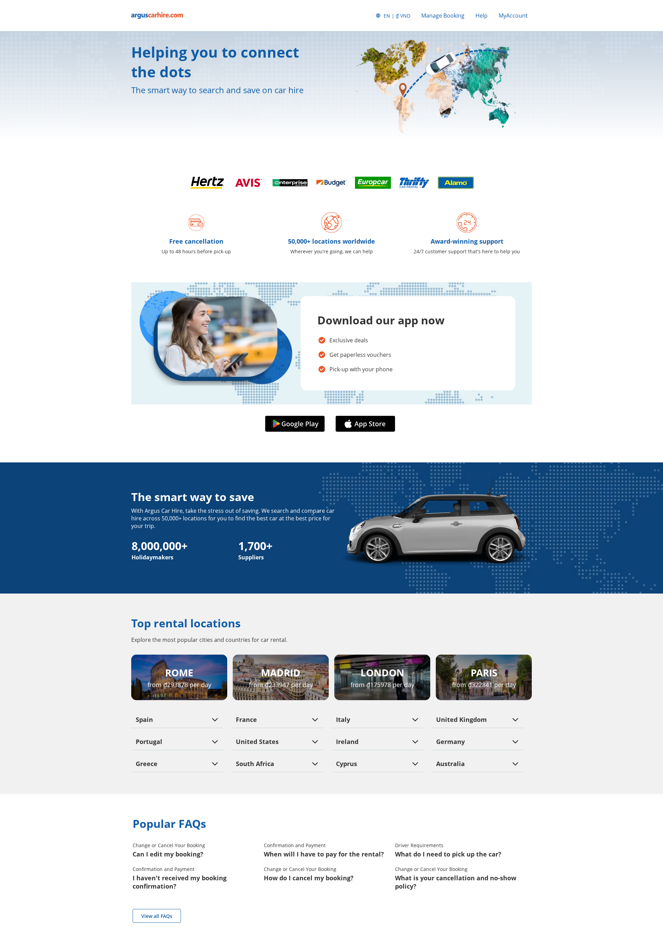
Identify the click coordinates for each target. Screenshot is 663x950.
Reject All (70, 907)
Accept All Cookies (70, 888)
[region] (70, 890)
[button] (296, 423)
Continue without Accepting (104, 842)
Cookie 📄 (62, 874)
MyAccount (513, 15)
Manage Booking (442, 15)
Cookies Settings (70, 925)
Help (481, 15)
